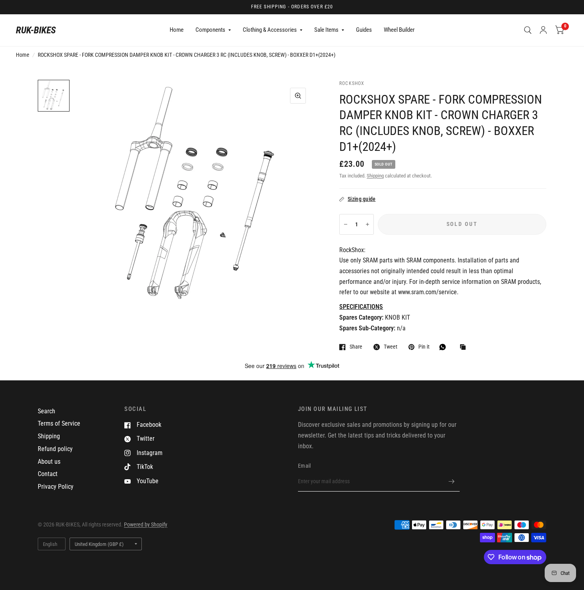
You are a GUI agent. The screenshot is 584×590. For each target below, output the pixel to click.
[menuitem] (177, 30)
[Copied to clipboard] (465, 347)
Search (46, 411)
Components (210, 29)
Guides (364, 29)
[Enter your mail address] (452, 481)
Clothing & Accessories (270, 29)
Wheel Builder (399, 29)
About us (49, 461)
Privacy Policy (55, 486)
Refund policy (55, 449)
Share (356, 347)
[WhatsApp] (444, 347)
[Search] (528, 30)
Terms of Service (59, 423)
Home (177, 29)
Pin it (423, 347)
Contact (48, 474)
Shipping (375, 176)
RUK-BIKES (36, 30)
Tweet (390, 347)
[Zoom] (298, 96)
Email (304, 466)
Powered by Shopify (145, 524)
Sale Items (326, 29)
